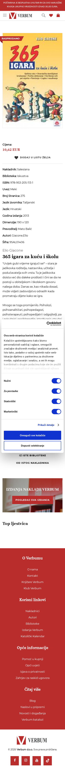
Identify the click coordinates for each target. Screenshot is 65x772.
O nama (32, 569)
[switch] (56, 391)
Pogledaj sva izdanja (33, 499)
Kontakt (32, 575)
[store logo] (21, 16)
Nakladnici (33, 611)
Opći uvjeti (32, 665)
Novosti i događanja (32, 713)
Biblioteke (32, 623)
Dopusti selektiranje (32, 445)
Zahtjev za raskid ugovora (33, 678)
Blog (33, 700)
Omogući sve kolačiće (32, 435)
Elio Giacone (12, 250)
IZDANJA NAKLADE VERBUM (32, 489)
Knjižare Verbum (33, 582)
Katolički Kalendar (32, 636)
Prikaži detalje (46, 425)
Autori (32, 617)
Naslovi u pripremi (32, 707)
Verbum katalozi (32, 719)
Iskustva (22, 176)
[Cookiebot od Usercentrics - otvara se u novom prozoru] (46, 324)
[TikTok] (48, 760)
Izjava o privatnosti (32, 671)
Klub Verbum (32, 588)
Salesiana (23, 169)
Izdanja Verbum (32, 630)
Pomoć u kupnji (32, 659)
